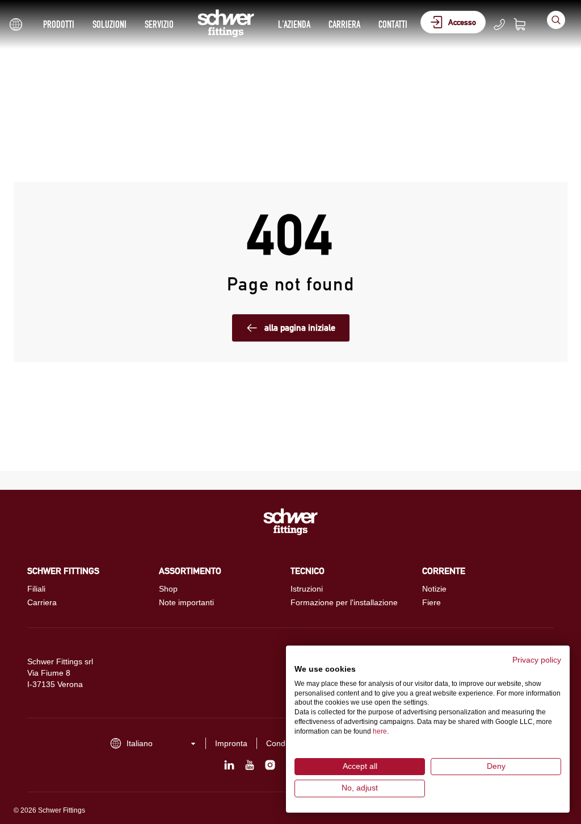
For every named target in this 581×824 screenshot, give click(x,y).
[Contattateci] (499, 24)
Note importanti (186, 602)
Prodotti (58, 24)
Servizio (159, 24)
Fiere (431, 602)
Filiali (36, 588)
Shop (168, 588)
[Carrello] (526, 24)
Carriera (344, 24)
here (380, 731)
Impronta (231, 743)
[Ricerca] (556, 20)
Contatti (392, 24)
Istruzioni (306, 588)
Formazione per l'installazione (344, 602)
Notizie (434, 588)
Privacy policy (536, 660)
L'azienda (294, 24)
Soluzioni (109, 24)
